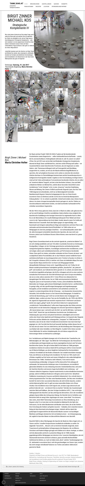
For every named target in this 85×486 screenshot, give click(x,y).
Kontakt (17, 473)
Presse (17, 476)
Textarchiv (33, 476)
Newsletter (18, 478)
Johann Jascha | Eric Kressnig (16, 466)
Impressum (7, 476)
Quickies (56, 4)
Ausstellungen (46, 4)
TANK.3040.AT (16, 3)
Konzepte (64, 4)
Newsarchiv (43, 480)
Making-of (42, 478)
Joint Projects (44, 476)
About (41, 473)
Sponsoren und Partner (59, 6)
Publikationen (28, 6)
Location (46, 6)
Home (26, 4)
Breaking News (34, 4)
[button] (3, 482)
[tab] (44, 71)
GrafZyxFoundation (20, 482)
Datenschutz (7, 478)
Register (38, 6)
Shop (31, 473)
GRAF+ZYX (17, 480)
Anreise (6, 473)
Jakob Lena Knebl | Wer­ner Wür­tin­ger (67, 466)
